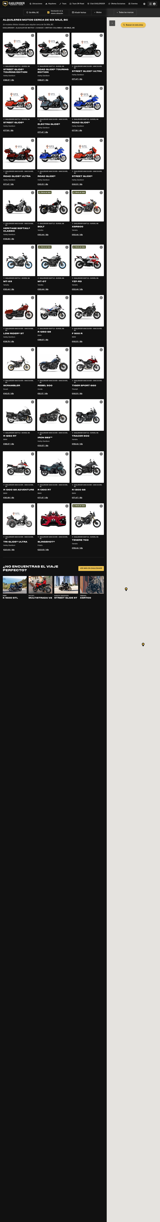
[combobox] (34, 12)
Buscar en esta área (134, 25)
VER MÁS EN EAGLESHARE (91, 568)
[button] (19, 57)
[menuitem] (36, 3)
